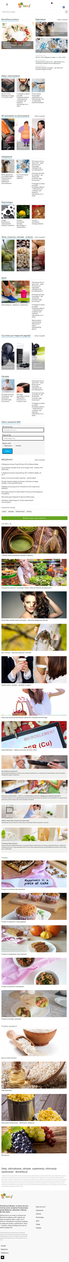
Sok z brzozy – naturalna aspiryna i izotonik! (16, 653)
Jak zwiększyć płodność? (9, 771)
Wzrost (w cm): (7, 427)
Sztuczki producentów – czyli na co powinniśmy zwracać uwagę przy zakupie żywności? (31, 796)
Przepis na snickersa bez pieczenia (13, 889)
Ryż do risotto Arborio (8, 1058)
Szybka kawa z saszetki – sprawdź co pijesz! (16, 685)
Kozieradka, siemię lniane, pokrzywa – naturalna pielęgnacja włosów (24, 620)
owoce (4, 511)
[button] (7, 4)
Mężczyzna (8, 446)
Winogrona (5, 1155)
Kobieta (18, 446)
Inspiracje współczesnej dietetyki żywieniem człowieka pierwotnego (24, 717)
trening (29, 511)
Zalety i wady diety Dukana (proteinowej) (15, 821)
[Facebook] (64, 7)
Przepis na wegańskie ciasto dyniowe (14, 954)
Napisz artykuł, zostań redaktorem (35, 518)
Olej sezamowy (6, 1090)
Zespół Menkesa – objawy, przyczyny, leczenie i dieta (19, 750)
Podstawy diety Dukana (9, 843)
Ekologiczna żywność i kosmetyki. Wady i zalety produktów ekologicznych (26, 588)
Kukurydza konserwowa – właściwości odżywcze (17, 1123)
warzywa (11, 511)
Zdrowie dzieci (20, 511)
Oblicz (7, 451)
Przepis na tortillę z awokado (11, 1019)
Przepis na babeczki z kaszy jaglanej (13, 922)
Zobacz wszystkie (62, 19)
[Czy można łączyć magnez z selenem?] (52, 45)
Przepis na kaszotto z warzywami (12, 986)
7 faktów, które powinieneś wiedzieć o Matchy (17, 555)
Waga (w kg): (6, 435)
